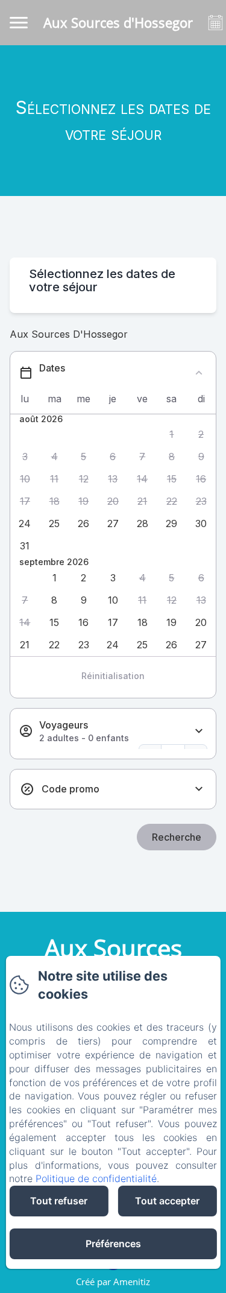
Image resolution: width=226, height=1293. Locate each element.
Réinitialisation (113, 676)
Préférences (113, 1244)
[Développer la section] (199, 731)
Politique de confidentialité (96, 1178)
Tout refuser (58, 1201)
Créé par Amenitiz (113, 1282)
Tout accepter (167, 1201)
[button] (172, 434)
